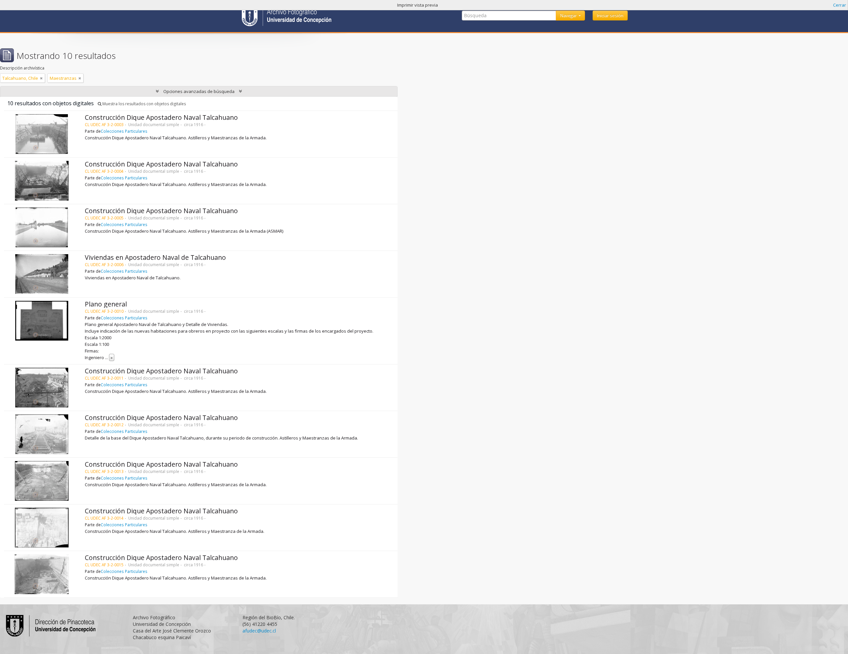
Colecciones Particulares (124, 131)
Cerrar (839, 5)
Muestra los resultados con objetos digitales (143, 104)
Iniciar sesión (610, 16)
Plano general (106, 304)
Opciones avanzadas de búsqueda (199, 91)
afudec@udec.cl (259, 631)
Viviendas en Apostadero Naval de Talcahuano (155, 257)
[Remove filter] (41, 78)
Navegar (569, 16)
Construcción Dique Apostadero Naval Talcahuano (161, 117)
